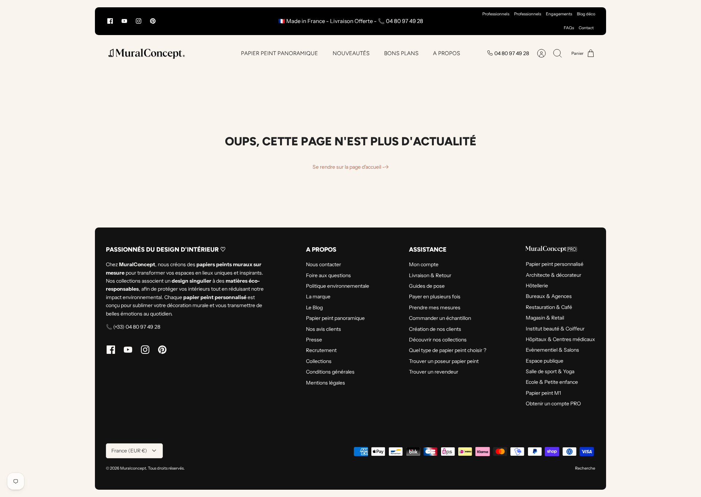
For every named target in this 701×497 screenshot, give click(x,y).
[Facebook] (110, 21)
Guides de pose (427, 286)
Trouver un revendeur (433, 371)
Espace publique (544, 361)
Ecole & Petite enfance (552, 382)
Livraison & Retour (430, 275)
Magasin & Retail (545, 317)
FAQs (569, 27)
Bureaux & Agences (549, 296)
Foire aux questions (328, 275)
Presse (314, 339)
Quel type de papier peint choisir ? (447, 350)
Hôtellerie (537, 285)
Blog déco (586, 13)
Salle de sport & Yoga (550, 371)
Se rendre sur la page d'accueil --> (351, 167)
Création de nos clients (435, 329)
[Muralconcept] (146, 53)
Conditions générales (330, 371)
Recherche (585, 468)
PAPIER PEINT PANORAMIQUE (279, 53)
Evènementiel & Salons (552, 350)
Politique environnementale (337, 286)
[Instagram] (138, 21)
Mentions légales (325, 382)
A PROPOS (446, 53)
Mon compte (423, 264)
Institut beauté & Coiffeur (555, 328)
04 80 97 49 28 (511, 53)
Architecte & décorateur (553, 275)
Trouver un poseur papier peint (444, 361)
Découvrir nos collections (438, 339)
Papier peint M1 (543, 393)
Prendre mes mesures (434, 307)
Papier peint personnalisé (554, 264)
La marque (318, 296)
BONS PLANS (401, 53)
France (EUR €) (129, 450)
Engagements (559, 13)
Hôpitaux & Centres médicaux (560, 339)
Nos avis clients (323, 329)
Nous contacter (323, 264)
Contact (586, 27)
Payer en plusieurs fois (434, 296)
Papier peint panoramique (335, 318)
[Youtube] (124, 21)
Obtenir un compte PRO (553, 403)
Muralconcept (133, 468)
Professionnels (495, 13)
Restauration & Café (549, 307)
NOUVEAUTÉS (351, 53)
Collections (319, 361)
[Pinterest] (153, 21)
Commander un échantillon (440, 318)
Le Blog (314, 307)
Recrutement (321, 350)
